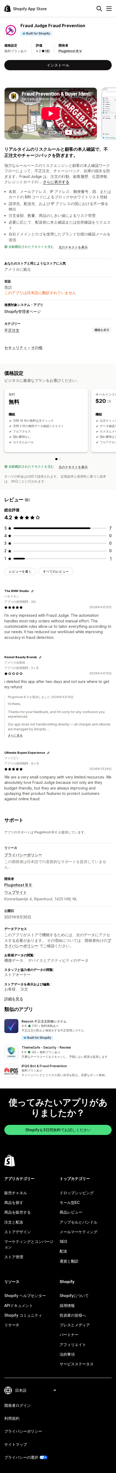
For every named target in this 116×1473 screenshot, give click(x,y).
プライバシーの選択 (21, 1457)
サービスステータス (77, 1364)
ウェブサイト (15, 892)
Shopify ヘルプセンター (25, 1295)
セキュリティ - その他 (23, 347)
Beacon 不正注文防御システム (44, 1021)
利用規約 (11, 1418)
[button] (58, 1030)
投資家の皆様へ (73, 1315)
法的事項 (67, 1354)
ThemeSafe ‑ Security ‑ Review (46, 1047)
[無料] (56, 459)
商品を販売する (17, 1212)
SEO (63, 1241)
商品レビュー (71, 1212)
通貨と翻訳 (69, 1261)
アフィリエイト (73, 1344)
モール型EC (70, 1202)
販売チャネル (15, 1192)
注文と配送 (13, 1222)
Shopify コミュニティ (23, 1315)
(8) (47, 51)
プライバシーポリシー (23, 854)
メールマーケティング (78, 1231)
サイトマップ (15, 1444)
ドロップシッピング (77, 1192)
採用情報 (67, 1305)
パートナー (69, 1334)
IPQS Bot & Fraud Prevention (44, 1066)
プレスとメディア (75, 1325)
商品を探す (13, 1202)
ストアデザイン (17, 1231)
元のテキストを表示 (73, 247)
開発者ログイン (17, 1405)
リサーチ (11, 1325)
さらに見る (15, 735)
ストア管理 (13, 1256)
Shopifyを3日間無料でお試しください (58, 1129)
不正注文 (11, 330)
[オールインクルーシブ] (60, 459)
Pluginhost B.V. (70, 51)
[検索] (99, 8)
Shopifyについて (74, 1295)
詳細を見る (13, 998)
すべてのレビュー (56, 571)
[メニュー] (109, 8)
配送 (63, 1251)
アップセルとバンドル (78, 1222)
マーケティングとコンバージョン (28, 1244)
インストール (58, 65)
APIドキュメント (18, 1305)
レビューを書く (20, 571)
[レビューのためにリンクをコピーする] (32, 591)
